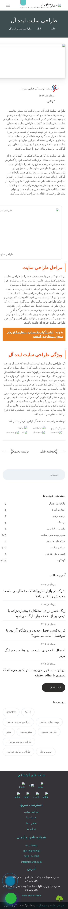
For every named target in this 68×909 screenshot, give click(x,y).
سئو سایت (26, 731)
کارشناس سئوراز (29, 88)
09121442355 (31, 856)
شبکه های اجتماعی (55, 541)
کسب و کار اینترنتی (55, 553)
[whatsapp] (11, 898)
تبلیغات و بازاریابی (55, 528)
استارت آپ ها (58, 509)
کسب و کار (46, 751)
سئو (8, 731)
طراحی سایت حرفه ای (18, 741)
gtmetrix (11, 711)
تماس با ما (31, 823)
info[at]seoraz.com (31, 861)
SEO (28, 711)
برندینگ (61, 522)
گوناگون (51, 101)
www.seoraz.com (31, 895)
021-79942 (31, 845)
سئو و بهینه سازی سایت (52, 535)
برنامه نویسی (58, 516)
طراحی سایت (57, 547)
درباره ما (31, 828)
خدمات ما (31, 817)
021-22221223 (31, 851)
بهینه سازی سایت (49, 721)
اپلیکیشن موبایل (56, 503)
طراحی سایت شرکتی (18, 751)
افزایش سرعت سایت (18, 721)
